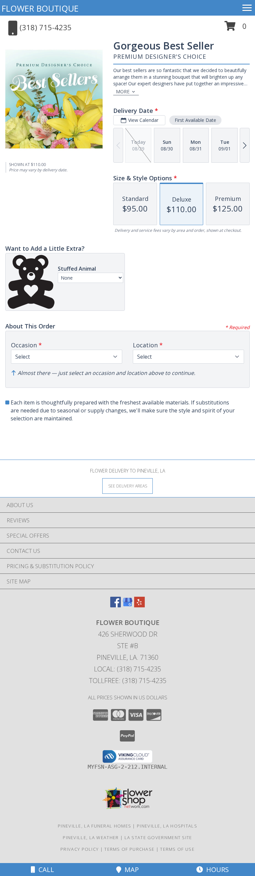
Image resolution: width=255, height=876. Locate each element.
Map (130, 869)
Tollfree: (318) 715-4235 (127, 680)
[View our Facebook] (115, 605)
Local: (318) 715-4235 (127, 668)
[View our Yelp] (139, 605)
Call (44, 869)
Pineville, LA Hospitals (167, 826)
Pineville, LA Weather (91, 837)
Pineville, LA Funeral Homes (94, 826)
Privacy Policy (79, 849)
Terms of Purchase (129, 849)
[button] (235, 28)
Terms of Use (177, 849)
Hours (216, 869)
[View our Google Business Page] (127, 605)
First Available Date (195, 120)
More (122, 91)
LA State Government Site (158, 837)
